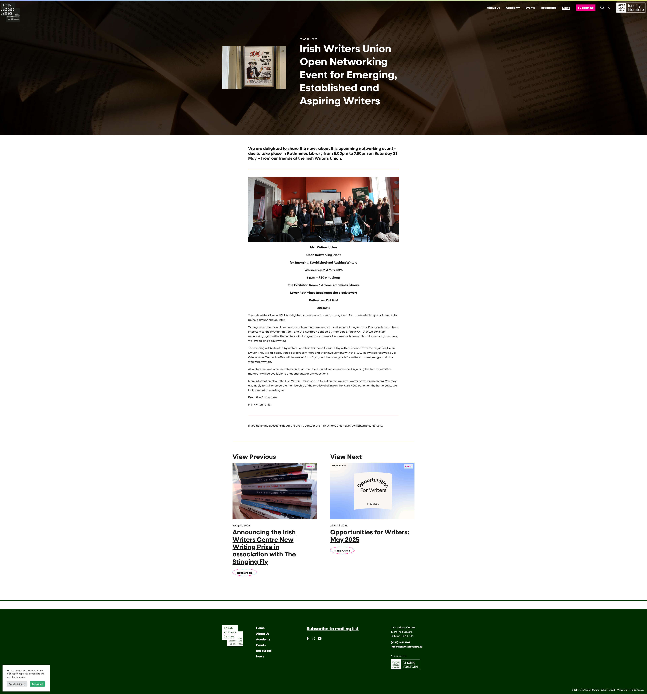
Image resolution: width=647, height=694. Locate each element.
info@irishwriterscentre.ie (406, 646)
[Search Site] (602, 8)
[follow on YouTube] (320, 639)
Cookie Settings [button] (17, 684)
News (566, 8)
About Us (493, 8)
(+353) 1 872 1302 (400, 642)
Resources (548, 8)
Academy (513, 8)
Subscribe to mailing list (333, 628)
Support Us (586, 8)
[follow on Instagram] (313, 639)
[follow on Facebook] (308, 639)
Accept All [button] (37, 684)
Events (530, 8)
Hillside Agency (636, 689)
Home (260, 628)
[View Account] (608, 8)
